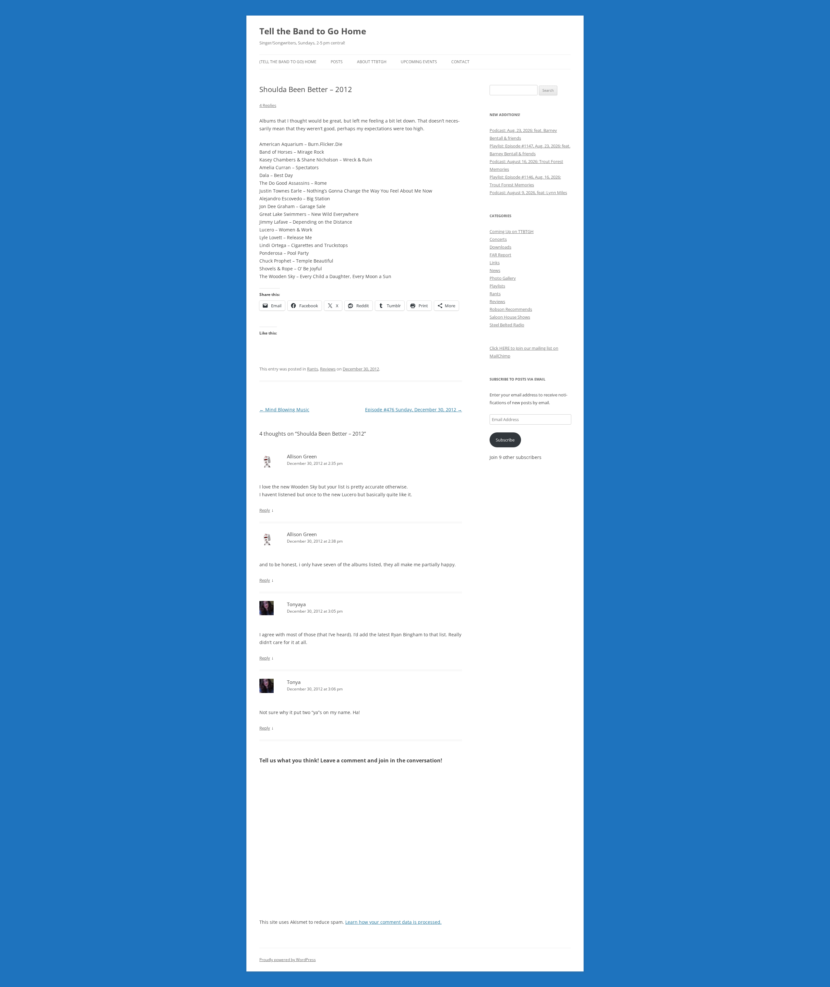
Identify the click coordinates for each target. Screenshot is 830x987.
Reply (264, 510)
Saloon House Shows (510, 317)
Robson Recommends (511, 309)
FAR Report (500, 255)
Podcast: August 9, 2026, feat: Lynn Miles (528, 192)
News (495, 270)
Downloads (500, 247)
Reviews (328, 369)
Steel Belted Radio (507, 325)
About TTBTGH (371, 62)
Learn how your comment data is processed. (393, 922)
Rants (312, 369)
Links (495, 262)
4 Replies (267, 105)
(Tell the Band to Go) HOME (287, 62)
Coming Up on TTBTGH (512, 231)
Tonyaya (296, 604)
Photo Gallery (503, 278)
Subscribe (505, 440)
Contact (460, 62)
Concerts (498, 239)
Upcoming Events (419, 62)
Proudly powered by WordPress (287, 959)
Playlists (497, 286)
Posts (337, 62)
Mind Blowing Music (284, 409)
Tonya (294, 682)
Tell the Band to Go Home (312, 31)
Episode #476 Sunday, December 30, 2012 (413, 409)
